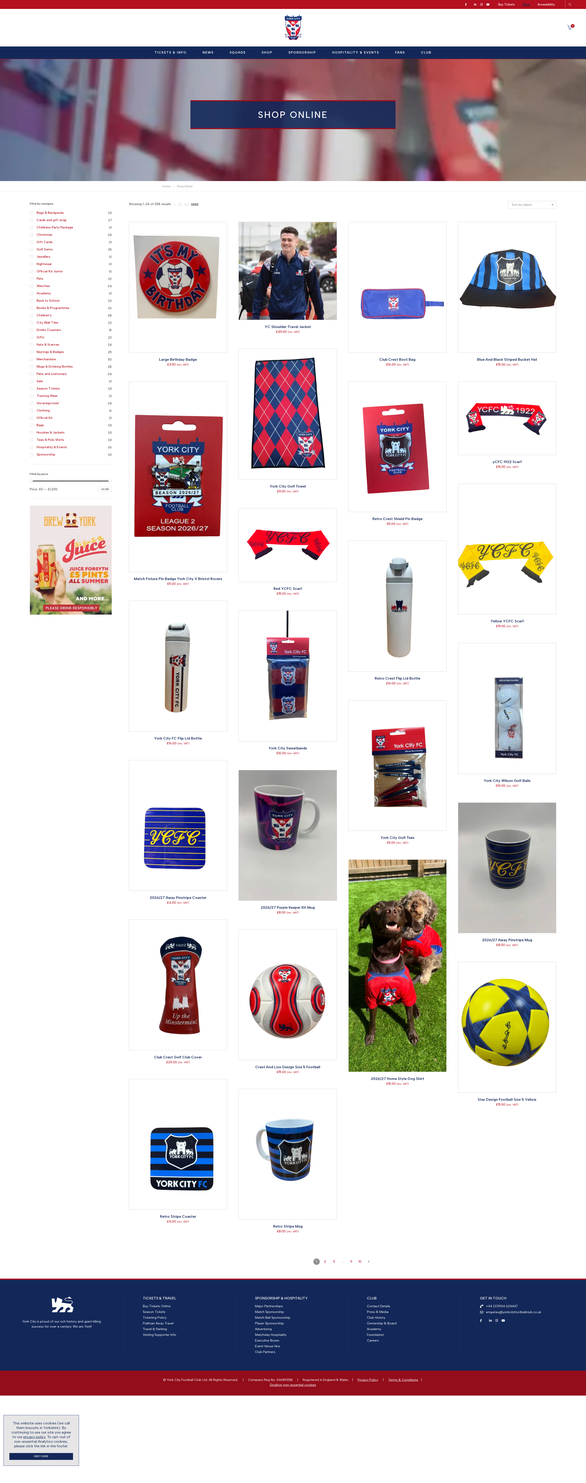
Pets (40, 279)
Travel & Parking (155, 1329)
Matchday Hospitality (270, 1335)
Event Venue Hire (267, 1346)
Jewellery (43, 257)
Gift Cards (45, 242)
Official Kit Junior (50, 271)
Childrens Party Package (55, 227)
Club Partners (265, 1352)
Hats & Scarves (48, 345)
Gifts (40, 337)
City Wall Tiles (47, 323)
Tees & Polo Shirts (50, 440)
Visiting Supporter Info (159, 1335)
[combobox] (532, 205)
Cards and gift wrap (52, 220)
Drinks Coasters (49, 330)
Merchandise (46, 359)
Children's (44, 315)
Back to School (48, 301)
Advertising (263, 1329)
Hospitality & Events (52, 447)
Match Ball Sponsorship (272, 1318)
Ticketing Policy (154, 1318)
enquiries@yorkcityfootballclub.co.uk (513, 1312)
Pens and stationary (52, 374)
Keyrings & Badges (50, 352)
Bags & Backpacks (50, 213)
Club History (376, 1318)
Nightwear (44, 264)
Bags (40, 425)
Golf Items (45, 249)
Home (166, 186)
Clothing (43, 410)
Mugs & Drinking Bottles (55, 367)
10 (359, 1261)
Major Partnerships (269, 1306)
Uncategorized (48, 403)
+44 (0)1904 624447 (502, 1306)
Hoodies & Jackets (51, 432)
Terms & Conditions (403, 1380)
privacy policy (34, 1437)
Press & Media (377, 1312)
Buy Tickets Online (157, 1306)
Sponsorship (46, 454)
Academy (44, 293)
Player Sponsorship (269, 1323)
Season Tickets (48, 388)
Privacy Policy (368, 1380)
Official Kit (45, 418)
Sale (40, 381)
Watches (43, 286)
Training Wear (47, 396)
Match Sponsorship (269, 1312)
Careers (373, 1340)
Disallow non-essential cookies (293, 1385)
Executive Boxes (267, 1340)
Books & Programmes (53, 308)
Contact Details (378, 1306)
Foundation (375, 1335)
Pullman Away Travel (158, 1323)
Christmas (44, 235)
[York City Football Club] (293, 39)
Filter (105, 489)
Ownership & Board (381, 1323)
